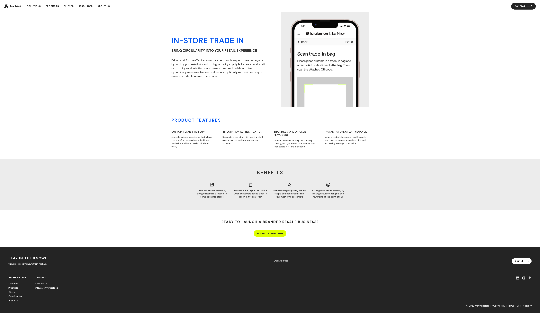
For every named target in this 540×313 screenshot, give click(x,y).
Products (52, 6)
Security (527, 305)
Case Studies (15, 296)
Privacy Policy (498, 305)
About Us (103, 6)
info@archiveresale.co (46, 288)
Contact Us (41, 284)
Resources (85, 6)
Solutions (34, 6)
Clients (69, 6)
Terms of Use (514, 305)
